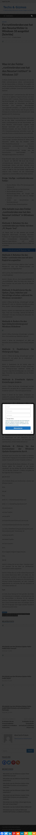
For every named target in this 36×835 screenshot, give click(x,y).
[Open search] (32, 16)
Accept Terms (10, 418)
